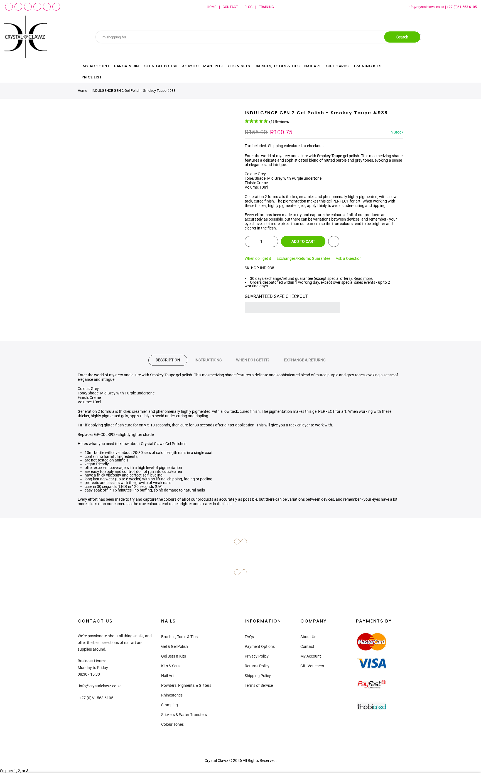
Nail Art (167, 675)
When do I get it (258, 258)
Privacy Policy (257, 656)
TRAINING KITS (367, 66)
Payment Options (260, 646)
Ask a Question (349, 258)
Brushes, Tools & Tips (179, 636)
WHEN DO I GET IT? (252, 360)
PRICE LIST (92, 77)
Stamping (169, 705)
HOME (211, 7)
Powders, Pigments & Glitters (186, 685)
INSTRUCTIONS (208, 360)
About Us (308, 636)
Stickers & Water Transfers (184, 714)
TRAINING (266, 7)
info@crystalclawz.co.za (426, 7)
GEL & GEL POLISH (161, 66)
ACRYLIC (190, 66)
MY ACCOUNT (96, 66)
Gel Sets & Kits (173, 656)
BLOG (248, 7)
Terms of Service (259, 685)
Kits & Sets (170, 666)
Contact (307, 646)
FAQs (249, 636)
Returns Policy (257, 666)
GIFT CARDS (337, 66)
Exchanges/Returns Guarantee (303, 258)
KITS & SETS (238, 66)
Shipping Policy (258, 675)
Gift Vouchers (312, 666)
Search (402, 37)
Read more (363, 278)
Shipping (275, 146)
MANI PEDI (213, 66)
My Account (310, 656)
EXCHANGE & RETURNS (304, 360)
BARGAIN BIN (126, 66)
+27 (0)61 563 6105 (462, 7)
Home (82, 90)
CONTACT (230, 7)
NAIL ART (312, 66)
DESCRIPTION (168, 360)
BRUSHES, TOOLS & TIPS (277, 66)
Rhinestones (172, 695)
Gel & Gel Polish (174, 646)
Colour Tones (172, 724)
